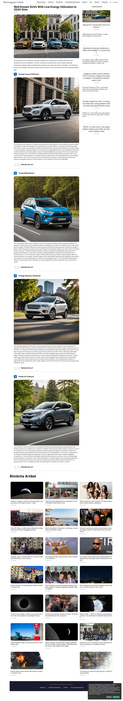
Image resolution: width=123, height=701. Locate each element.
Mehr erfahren (93, 697)
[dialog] (104, 691)
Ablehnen (109, 697)
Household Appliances (72, 2)
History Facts (41, 2)
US (91, 2)
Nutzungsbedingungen (77, 687)
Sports (97, 2)
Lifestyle (104, 2)
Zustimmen (116, 697)
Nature (85, 2)
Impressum (43, 687)
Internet (50, 2)
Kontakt (115, 2)
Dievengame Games (13, 2)
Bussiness (59, 2)
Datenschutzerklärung (55, 687)
